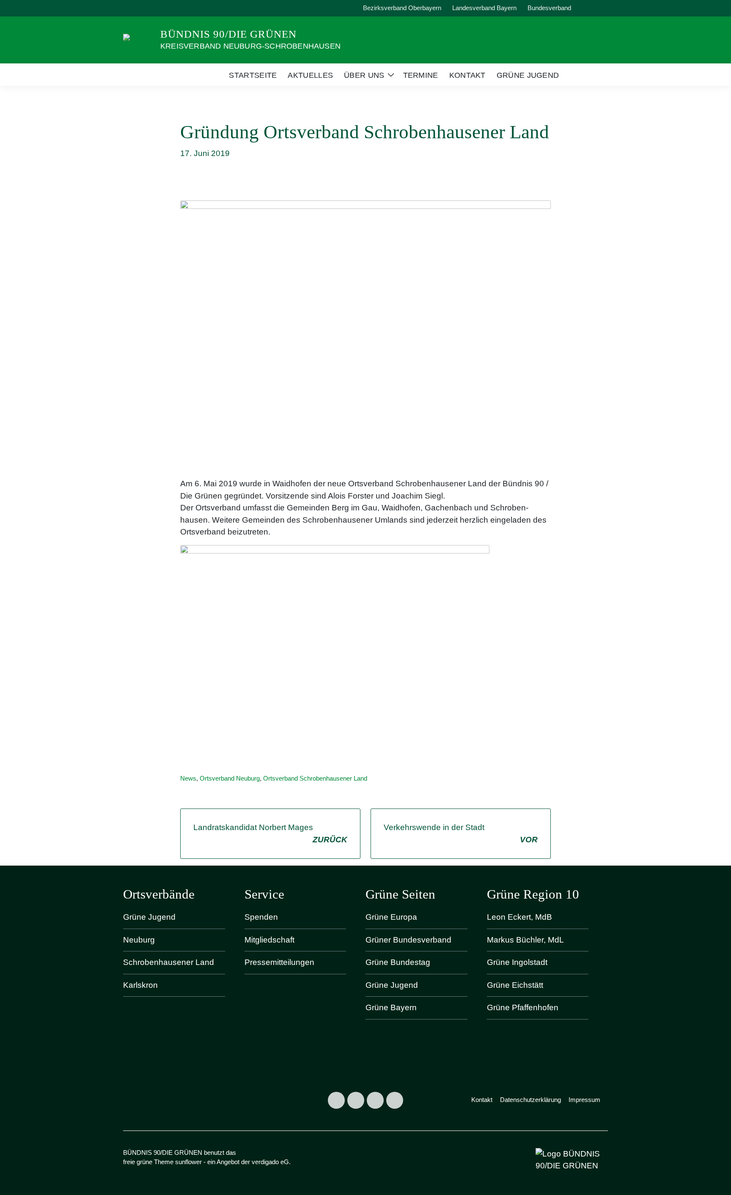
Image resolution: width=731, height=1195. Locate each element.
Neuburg (139, 939)
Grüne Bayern (391, 1007)
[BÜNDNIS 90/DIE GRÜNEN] (138, 39)
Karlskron (140, 985)
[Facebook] (336, 1100)
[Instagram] (355, 1100)
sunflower (188, 1161)
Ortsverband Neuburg (230, 778)
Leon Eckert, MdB (519, 917)
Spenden (261, 917)
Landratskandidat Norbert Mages (270, 833)
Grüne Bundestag (398, 962)
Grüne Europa (391, 917)
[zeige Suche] (593, 8)
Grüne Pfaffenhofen (522, 1007)
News (188, 778)
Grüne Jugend (149, 917)
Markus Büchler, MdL (525, 939)
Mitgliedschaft (269, 939)
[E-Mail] (394, 1100)
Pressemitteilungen (279, 962)
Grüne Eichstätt (515, 985)
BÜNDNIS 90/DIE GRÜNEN (228, 34)
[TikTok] (375, 1100)
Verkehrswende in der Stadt (461, 833)
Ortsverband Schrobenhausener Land (315, 778)
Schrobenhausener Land (168, 962)
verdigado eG (270, 1161)
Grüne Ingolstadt (517, 962)
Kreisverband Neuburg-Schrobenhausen (250, 46)
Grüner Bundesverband (408, 939)
